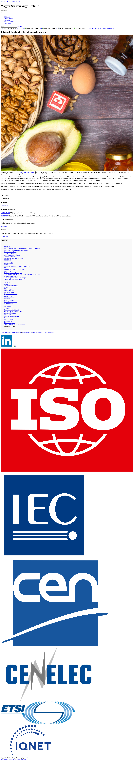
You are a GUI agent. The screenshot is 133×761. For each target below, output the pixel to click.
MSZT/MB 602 (5, 213)
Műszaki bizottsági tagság (11, 316)
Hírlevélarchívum (27, 332)
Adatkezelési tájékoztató (20, 759)
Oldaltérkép (4, 240)
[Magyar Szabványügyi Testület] (10, 1)
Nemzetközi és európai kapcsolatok (14, 258)
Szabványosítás (8, 263)
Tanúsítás (7, 282)
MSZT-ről (7, 247)
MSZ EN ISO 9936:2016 (27, 172)
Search (20, 26)
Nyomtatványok (37, 332)
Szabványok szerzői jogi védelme (13, 279)
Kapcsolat (51, 332)
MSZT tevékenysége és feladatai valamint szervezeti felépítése (22, 248)
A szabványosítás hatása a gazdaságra (15, 278)
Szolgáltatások (8, 306)
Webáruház (7, 308)
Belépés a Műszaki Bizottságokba (14, 269)
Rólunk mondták (9, 290)
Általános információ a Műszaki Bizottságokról (17, 266)
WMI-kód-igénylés (9, 323)
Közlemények (8, 271)
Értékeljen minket (9, 292)
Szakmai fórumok (9, 300)
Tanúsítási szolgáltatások (11, 285)
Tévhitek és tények (9, 257)
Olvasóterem (8, 321)
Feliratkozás (4, 236)
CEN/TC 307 (5, 216)
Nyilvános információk (10, 294)
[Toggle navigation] (1, 12)
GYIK (45, 332)
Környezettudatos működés (12, 255)
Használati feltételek (6, 759)
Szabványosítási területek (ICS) (13, 273)
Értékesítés (4, 226)
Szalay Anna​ (4, 206)
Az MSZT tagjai (9, 253)
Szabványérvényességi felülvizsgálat (14, 324)
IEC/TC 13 (7, 260)
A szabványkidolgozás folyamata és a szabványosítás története (22, 274)
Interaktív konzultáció (10, 302)
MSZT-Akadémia (9, 297)
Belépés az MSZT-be (10, 252)
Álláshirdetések (16, 332)
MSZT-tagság (8, 314)
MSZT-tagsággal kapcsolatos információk (16, 250)
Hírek (6, 264)
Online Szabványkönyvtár (11, 310)
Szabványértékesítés (10, 313)
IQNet (6, 287)
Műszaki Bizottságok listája (12, 268)
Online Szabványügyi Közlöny (13, 311)
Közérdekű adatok (6, 332)
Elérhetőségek (8, 289)
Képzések (7, 298)
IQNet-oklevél (8, 303)
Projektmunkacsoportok (11, 276)
